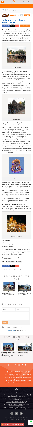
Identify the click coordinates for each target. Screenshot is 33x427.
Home (3, 9)
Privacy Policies (23, 418)
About (6, 418)
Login (8, 330)
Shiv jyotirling (11, 261)
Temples (8, 9)
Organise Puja (15, 419)
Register (13, 330)
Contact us (13, 418)
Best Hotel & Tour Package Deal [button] (13, 424)
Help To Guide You (25, 26)
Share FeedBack (25, 419)
